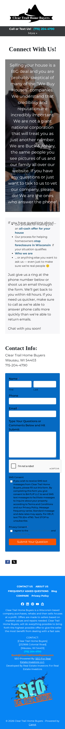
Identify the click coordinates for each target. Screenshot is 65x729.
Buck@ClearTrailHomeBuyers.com (32, 655)
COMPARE (22, 595)
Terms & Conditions (40, 530)
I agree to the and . (34, 532)
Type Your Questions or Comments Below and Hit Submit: (27, 425)
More (31, 33)
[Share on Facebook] (7, 562)
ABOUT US (42, 586)
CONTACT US (25, 586)
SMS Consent (16, 477)
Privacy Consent (18, 527)
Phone (13, 395)
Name (14, 378)
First (11, 389)
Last (35, 389)
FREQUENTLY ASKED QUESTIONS (28, 591)
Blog (54, 591)
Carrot (32, 724)
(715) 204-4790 (43, 29)
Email (13, 408)
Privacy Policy (21, 534)
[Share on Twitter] (14, 562)
